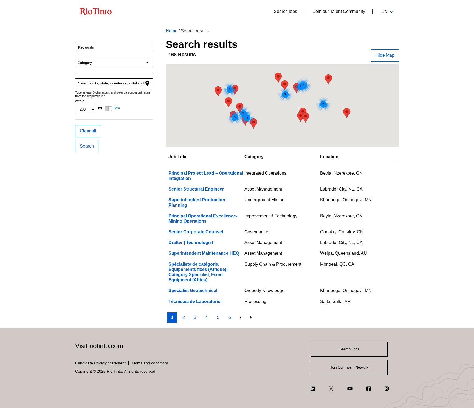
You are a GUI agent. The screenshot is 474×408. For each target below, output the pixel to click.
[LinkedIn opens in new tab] (313, 388)
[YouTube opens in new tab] (350, 388)
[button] (385, 55)
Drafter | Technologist (190, 242)
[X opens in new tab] (331, 388)
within (79, 101)
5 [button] (218, 317)
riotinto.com (106, 346)
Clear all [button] (88, 131)
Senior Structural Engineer (196, 189)
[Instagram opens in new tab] (387, 388)
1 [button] (172, 317)
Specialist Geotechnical (192, 290)
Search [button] (87, 146)
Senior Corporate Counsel (195, 231)
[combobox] (114, 47)
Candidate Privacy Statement (100, 363)
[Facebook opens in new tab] (368, 388)
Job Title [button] (177, 156)
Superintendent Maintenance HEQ (203, 253)
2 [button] (183, 317)
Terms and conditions (150, 363)
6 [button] (229, 317)
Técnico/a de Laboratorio (194, 301)
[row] (282, 176)
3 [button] (195, 317)
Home (171, 31)
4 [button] (206, 317)
